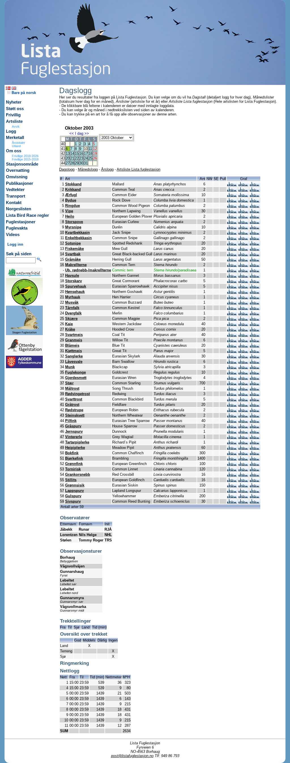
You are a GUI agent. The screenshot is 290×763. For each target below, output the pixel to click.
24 (86, 158)
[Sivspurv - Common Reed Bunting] (232, 502)
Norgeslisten (18, 209)
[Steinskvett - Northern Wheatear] (232, 416)
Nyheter (14, 102)
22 (77, 158)
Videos (13, 234)
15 (77, 153)
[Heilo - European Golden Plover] (232, 217)
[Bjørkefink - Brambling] (232, 459)
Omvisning (16, 177)
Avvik (16, 126)
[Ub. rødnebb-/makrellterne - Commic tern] (232, 271)
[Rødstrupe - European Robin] (232, 411)
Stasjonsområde (22, 164)
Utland (16, 146)
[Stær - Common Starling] (232, 384)
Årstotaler (18, 142)
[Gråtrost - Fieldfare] (232, 405)
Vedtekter (15, 189)
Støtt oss (15, 108)
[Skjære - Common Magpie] (232, 319)
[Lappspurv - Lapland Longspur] (232, 491)
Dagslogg (66, 169)
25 (90, 158)
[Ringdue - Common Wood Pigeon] (232, 206)
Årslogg (107, 169)
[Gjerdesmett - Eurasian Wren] (232, 378)
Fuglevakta (16, 228)
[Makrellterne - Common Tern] (232, 265)
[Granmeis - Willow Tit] (232, 341)
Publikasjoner (19, 183)
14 (72, 153)
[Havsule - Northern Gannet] (232, 276)
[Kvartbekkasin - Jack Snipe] (232, 233)
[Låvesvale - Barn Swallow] (232, 362)
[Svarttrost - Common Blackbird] (232, 400)
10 (86, 149)
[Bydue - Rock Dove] (232, 201)
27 (68, 163)
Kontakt (14, 202)
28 (72, 163)
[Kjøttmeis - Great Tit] (232, 352)
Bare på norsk (23, 93)
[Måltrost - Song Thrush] (232, 389)
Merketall (15, 137)
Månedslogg (88, 169)
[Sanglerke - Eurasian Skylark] (232, 357)
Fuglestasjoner (20, 222)
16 (81, 153)
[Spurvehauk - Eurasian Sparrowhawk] (232, 287)
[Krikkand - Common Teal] (232, 190)
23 (81, 158)
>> (86, 133)
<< (71, 133)
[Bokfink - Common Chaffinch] (232, 454)
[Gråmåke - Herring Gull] (232, 260)
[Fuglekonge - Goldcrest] (232, 373)
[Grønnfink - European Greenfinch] (232, 464)
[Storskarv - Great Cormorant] (232, 282)
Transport (15, 196)
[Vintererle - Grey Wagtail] (232, 438)
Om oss (13, 151)
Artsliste (14, 121)
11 (90, 149)
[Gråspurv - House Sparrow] (232, 427)
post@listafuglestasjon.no (132, 756)
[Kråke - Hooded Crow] (232, 330)
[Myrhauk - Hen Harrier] (232, 298)
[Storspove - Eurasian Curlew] (232, 222)
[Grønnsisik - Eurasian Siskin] (232, 486)
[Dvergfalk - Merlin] (232, 314)
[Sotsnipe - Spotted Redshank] (232, 244)
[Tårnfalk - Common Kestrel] (232, 309)
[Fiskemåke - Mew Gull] (232, 249)
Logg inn (15, 244)
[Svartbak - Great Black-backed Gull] (232, 255)
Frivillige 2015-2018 (25, 159)
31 (86, 163)
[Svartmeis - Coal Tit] (232, 335)
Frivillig (13, 115)
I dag (79, 133)
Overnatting (17, 170)
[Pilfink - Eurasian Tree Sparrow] (232, 421)
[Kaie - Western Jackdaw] (232, 325)
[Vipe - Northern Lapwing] (232, 212)
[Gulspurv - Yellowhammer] (232, 497)
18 (90, 153)
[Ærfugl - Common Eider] (232, 196)
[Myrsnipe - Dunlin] (232, 228)
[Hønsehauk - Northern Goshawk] (232, 292)
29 (77, 163)
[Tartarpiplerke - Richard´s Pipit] (232, 443)
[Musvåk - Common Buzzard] (232, 303)
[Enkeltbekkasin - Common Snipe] (232, 239)
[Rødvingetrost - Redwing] (232, 395)
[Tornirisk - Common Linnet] (232, 470)
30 (81, 163)
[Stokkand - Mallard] (232, 185)
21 (72, 158)
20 (68, 158)
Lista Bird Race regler (27, 215)
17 (86, 153)
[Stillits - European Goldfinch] (232, 481)
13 (68, 153)
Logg (11, 131)
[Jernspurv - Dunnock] (232, 432)
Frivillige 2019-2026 (25, 156)
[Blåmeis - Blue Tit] (232, 346)
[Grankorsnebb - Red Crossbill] (232, 475)
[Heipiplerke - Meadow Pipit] (232, 448)
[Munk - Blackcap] (232, 368)
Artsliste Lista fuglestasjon (138, 169)
